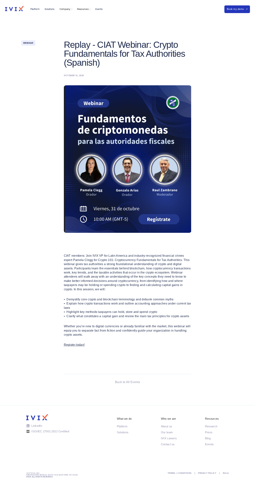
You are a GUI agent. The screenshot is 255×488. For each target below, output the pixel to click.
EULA (226, 473)
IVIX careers (169, 438)
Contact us (168, 444)
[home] (14, 8)
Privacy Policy (207, 473)
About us (166, 426)
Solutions (123, 432)
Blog (208, 438)
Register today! (74, 344)
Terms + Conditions (180, 473)
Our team (167, 432)
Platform (122, 426)
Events (209, 444)
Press (209, 432)
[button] (65, 9)
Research (211, 426)
